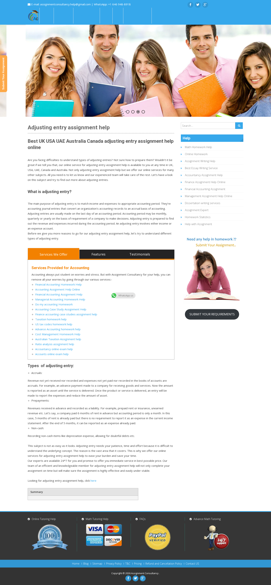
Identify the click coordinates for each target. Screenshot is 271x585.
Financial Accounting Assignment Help (58, 294)
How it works (86, 16)
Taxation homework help (51, 319)
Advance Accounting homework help (58, 329)
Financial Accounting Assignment (205, 189)
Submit (159, 16)
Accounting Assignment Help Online (57, 289)
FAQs (106, 16)
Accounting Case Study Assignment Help (60, 309)
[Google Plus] (205, 5)
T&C (127, 564)
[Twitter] (198, 5)
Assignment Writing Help (200, 161)
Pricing (138, 564)
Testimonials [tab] (139, 254)
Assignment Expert (197, 210)
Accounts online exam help (52, 354)
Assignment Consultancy (145, 573)
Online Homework (196, 154)
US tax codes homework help (53, 324)
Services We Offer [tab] (53, 254)
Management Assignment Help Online (208, 196)
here (93, 480)
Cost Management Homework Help (58, 334)
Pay (118, 16)
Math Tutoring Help (97, 519)
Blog (85, 564)
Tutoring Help (137, 16)
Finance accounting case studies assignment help (66, 314)
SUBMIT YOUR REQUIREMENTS (212, 314)
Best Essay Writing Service (201, 168)
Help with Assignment (198, 224)
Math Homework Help (198, 147)
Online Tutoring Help (44, 519)
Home (46, 16)
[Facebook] (190, 5)
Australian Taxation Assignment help (58, 339)
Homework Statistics (198, 217)
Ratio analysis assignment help (54, 344)
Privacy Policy (113, 564)
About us (63, 16)
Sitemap (97, 564)
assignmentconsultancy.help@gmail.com (65, 4)
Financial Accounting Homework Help (58, 284)
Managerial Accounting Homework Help (60, 299)
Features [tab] (98, 254)
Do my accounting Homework (54, 304)
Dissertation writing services (202, 203)
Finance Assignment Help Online (205, 182)
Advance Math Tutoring (207, 519)
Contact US (192, 564)
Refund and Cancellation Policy (163, 564)
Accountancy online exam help (54, 349)
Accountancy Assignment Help (204, 175)
